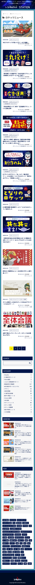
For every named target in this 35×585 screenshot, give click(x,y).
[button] (29, 363)
